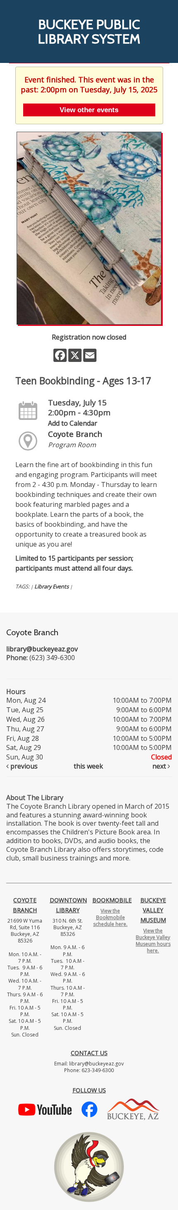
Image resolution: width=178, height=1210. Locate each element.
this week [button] (88, 766)
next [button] (160, 766)
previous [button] (23, 766)
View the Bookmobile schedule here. (110, 917)
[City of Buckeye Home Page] (133, 1108)
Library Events (51, 586)
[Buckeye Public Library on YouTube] (45, 1108)
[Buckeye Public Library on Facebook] (89, 1108)
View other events (89, 110)
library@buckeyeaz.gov (42, 648)
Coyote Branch (75, 434)
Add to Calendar (72, 423)
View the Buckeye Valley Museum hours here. (153, 941)
